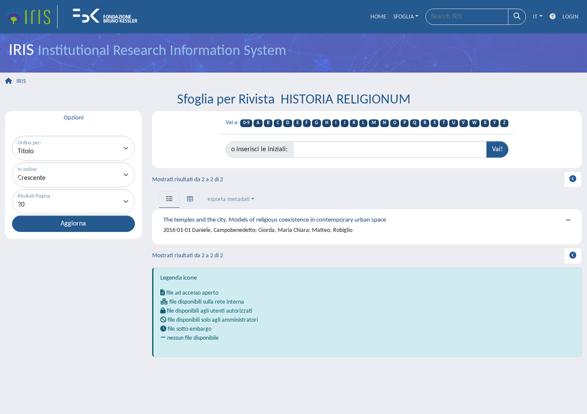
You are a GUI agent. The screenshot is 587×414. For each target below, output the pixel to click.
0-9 (246, 123)
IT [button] (535, 17)
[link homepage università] (107, 16)
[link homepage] (31, 16)
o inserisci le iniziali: (259, 149)
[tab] (169, 199)
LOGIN (570, 17)
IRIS (21, 81)
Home (378, 17)
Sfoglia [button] (403, 17)
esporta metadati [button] (229, 199)
